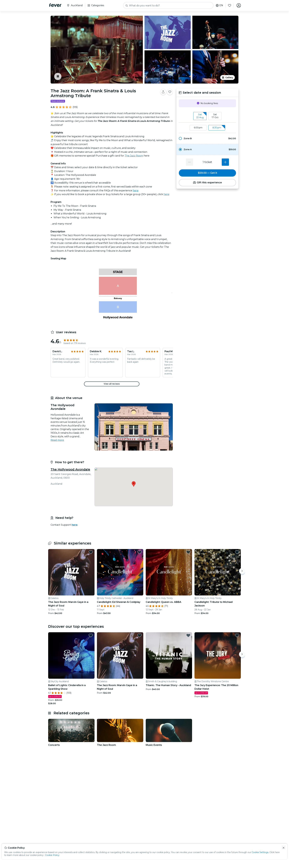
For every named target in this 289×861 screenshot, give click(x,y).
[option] (207, 138)
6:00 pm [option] (198, 127)
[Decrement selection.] (189, 162)
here (135, 190)
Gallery (229, 77)
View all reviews (112, 384)
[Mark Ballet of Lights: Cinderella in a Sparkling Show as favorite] (91, 635)
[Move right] (242, 571)
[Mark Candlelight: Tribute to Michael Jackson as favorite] (237, 552)
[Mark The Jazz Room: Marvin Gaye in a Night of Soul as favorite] (91, 552)
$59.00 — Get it (207, 172)
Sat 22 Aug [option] (200, 116)
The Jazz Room (134, 155)
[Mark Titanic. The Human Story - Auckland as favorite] (188, 635)
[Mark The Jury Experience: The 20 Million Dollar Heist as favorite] (237, 635)
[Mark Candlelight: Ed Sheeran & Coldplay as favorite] (139, 552)
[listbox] (207, 116)
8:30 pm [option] (217, 127)
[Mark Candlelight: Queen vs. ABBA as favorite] (188, 552)
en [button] (221, 5)
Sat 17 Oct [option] (215, 116)
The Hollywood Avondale (70, 469)
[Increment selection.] (225, 162)
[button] (207, 138)
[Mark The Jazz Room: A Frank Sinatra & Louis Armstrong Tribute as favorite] (170, 92)
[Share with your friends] (163, 92)
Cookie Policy (52, 855)
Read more (57, 440)
